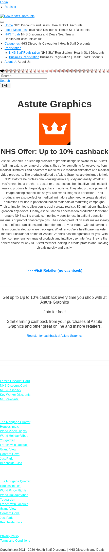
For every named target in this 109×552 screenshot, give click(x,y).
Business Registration (24, 57)
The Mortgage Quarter (15, 422)
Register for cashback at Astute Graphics (54, 336)
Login (4, 2)
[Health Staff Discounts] (17, 16)
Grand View (8, 449)
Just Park (6, 458)
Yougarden (7, 440)
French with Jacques (14, 445)
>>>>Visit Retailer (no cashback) (54, 270)
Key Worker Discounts (15, 395)
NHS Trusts (12, 34)
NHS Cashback (10, 390)
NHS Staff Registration (24, 52)
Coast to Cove (10, 454)
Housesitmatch (10, 426)
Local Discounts (16, 30)
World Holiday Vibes (14, 436)
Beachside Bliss (11, 463)
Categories (12, 43)
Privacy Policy (9, 536)
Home (9, 25)
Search (5, 81)
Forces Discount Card (15, 381)
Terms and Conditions (15, 540)
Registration (13, 48)
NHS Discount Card (13, 385)
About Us (11, 62)
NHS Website (9, 399)
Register (10, 7)
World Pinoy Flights (13, 431)
